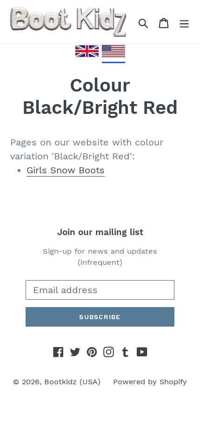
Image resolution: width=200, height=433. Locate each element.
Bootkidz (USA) (72, 381)
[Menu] (184, 21)
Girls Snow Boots (66, 170)
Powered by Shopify (150, 381)
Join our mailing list (100, 232)
